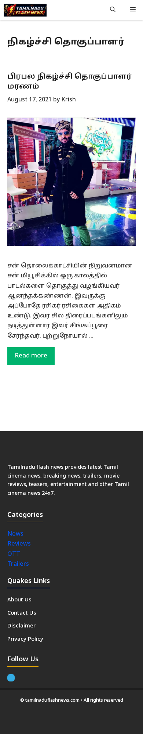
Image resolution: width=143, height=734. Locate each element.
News (16, 534)
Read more (31, 356)
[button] (113, 10)
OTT (13, 554)
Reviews (19, 544)
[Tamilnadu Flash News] (25, 10)
